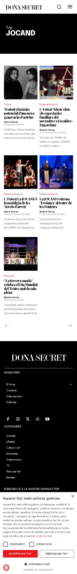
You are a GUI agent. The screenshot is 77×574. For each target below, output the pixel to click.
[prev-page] (7, 326)
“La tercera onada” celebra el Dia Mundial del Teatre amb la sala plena (20, 286)
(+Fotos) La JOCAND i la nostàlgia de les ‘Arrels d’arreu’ (20, 203)
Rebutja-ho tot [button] (57, 553)
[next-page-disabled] (70, 326)
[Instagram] (18, 419)
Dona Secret (11, 121)
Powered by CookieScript (39, 569)
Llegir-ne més (44, 536)
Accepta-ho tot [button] (20, 553)
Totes (7, 104)
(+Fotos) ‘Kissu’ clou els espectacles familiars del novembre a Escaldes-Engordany (56, 117)
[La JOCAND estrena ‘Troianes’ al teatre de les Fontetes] (56, 172)
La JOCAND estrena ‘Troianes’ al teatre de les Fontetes (55, 203)
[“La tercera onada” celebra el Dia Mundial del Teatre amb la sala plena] (21, 254)
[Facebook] (8, 419)
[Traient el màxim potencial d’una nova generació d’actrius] (21, 82)
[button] (59, 7)
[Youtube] (47, 419)
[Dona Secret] (23, 7)
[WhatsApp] (37, 419)
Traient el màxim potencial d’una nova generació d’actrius (19, 113)
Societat (9, 275)
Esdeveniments (48, 104)
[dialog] (38, 533)
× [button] (72, 496)
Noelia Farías (47, 129)
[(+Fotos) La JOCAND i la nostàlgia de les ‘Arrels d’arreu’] (21, 172)
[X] (28, 419)
